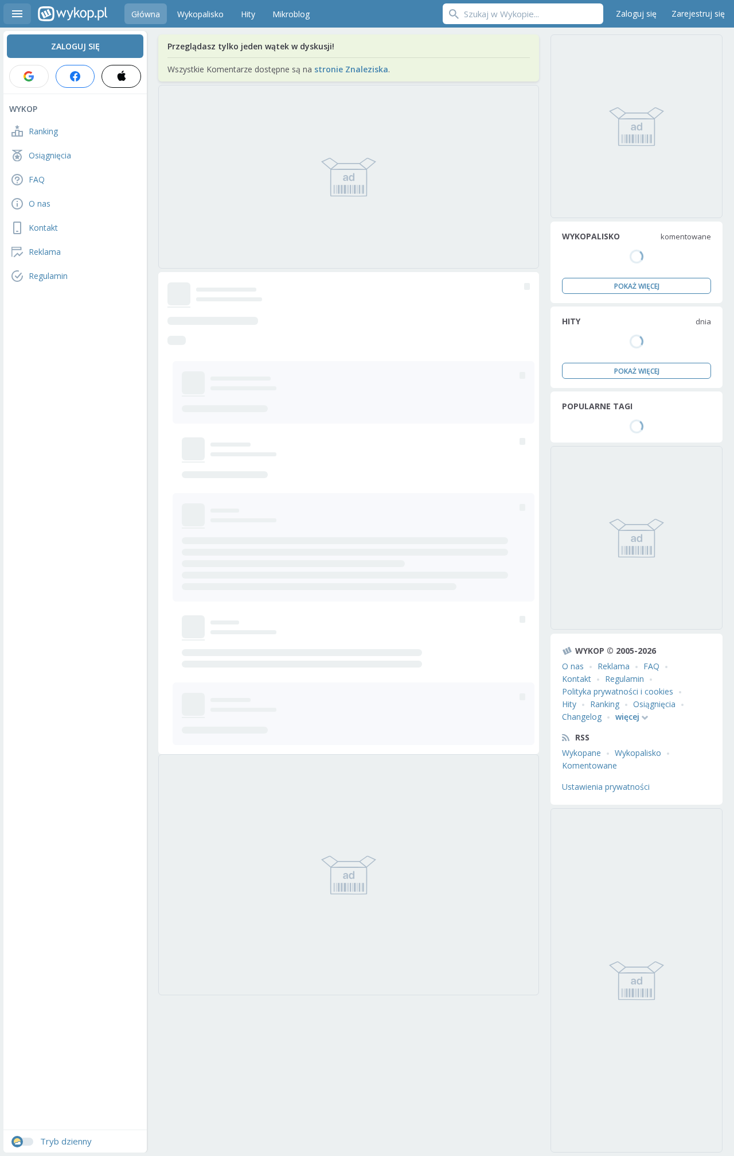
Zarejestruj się (698, 13)
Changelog (582, 716)
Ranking (604, 704)
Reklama (614, 666)
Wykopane (581, 752)
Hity (569, 704)
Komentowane (589, 765)
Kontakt (576, 678)
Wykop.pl (72, 14)
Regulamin (624, 678)
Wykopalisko (638, 752)
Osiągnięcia (654, 704)
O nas (573, 666)
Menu (17, 13)
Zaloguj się (636, 13)
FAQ (651, 666)
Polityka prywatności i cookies (617, 691)
